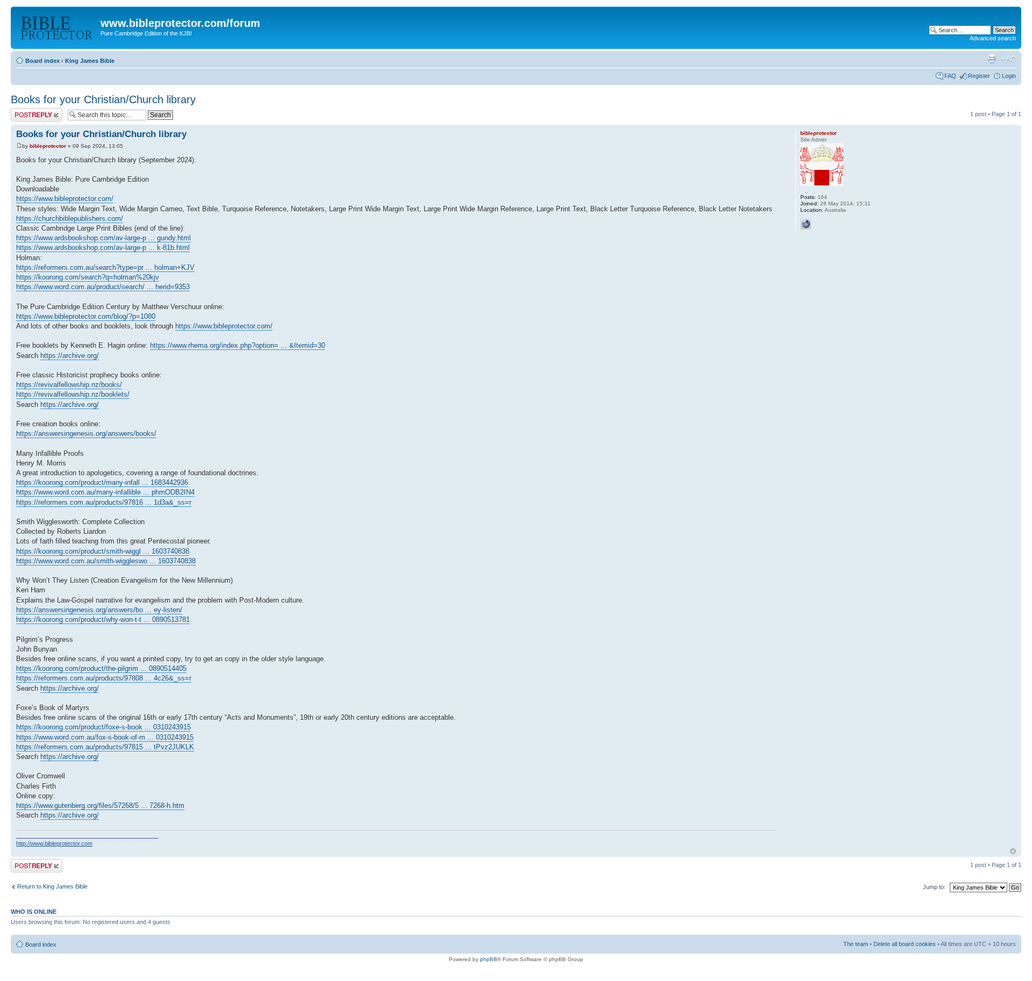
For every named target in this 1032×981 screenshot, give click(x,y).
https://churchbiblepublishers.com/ (69, 218)
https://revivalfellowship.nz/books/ (69, 385)
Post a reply (26, 111)
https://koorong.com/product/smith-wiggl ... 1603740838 (102, 551)
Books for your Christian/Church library (103, 99)
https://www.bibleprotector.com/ (64, 199)
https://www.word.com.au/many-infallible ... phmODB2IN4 (105, 492)
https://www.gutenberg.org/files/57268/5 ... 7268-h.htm (100, 805)
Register (979, 76)
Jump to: (934, 887)
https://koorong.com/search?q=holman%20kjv (87, 277)
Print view (992, 58)
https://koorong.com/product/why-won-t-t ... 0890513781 (103, 619)
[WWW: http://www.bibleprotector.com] (805, 224)
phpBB (488, 959)
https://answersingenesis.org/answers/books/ (86, 433)
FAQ (950, 76)
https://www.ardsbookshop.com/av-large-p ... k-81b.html (103, 248)
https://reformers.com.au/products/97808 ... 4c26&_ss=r (103, 678)
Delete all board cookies (904, 944)
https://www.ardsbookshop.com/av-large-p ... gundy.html (103, 238)
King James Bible (89, 61)
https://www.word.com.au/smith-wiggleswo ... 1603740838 (106, 561)
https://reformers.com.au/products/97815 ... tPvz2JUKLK (105, 747)
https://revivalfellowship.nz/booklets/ (73, 394)
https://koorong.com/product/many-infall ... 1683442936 (102, 482)
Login (1009, 76)
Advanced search (993, 38)
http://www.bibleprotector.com (54, 843)
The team (855, 944)
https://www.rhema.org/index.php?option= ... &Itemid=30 (237, 345)
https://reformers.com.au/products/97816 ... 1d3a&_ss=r (103, 502)
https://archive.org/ (69, 356)
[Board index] (57, 26)
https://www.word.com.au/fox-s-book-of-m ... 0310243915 (105, 737)
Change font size (1008, 58)
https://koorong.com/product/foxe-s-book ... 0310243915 (103, 727)
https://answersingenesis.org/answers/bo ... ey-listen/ (99, 610)
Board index (42, 61)
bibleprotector (48, 146)
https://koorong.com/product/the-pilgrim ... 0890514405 (101, 668)
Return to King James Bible (52, 886)
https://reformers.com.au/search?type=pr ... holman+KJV (105, 267)
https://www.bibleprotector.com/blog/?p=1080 (85, 316)
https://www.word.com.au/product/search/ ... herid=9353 (103, 287)
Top (1013, 851)
